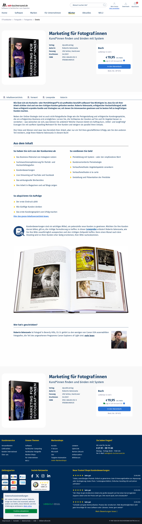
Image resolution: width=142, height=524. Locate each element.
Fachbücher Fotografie (33, 452)
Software (28, 446)
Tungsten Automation (58, 458)
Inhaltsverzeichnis (14, 97)
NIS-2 (27, 461)
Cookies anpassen (21, 516)
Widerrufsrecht (44, 521)
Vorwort (34, 97)
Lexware (75, 446)
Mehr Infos (28, 506)
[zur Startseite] (15, 6)
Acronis (54, 446)
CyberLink (75, 449)
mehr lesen (89, 335)
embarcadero (77, 455)
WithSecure (76, 458)
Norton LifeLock (77, 452)
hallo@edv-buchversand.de (115, 453)
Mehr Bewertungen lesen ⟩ (106, 511)
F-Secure (54, 449)
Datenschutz (26, 521)
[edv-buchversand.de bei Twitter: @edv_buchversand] (37, 477)
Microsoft (54, 452)
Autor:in (63, 97)
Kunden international (9, 452)
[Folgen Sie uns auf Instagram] (43, 477)
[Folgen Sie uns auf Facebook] (32, 477)
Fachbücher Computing (33, 449)
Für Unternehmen (31, 458)
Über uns (5, 455)
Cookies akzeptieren (21, 511)
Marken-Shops (30, 455)
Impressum (6, 521)
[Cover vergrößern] (24, 57)
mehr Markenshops (58, 460)
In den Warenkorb (114, 66)
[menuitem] (8, 20)
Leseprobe (50, 97)
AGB (34, 521)
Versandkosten (7, 446)
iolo (52, 455)
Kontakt (16, 521)
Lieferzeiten (6, 449)
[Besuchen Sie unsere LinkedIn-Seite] (49, 477)
